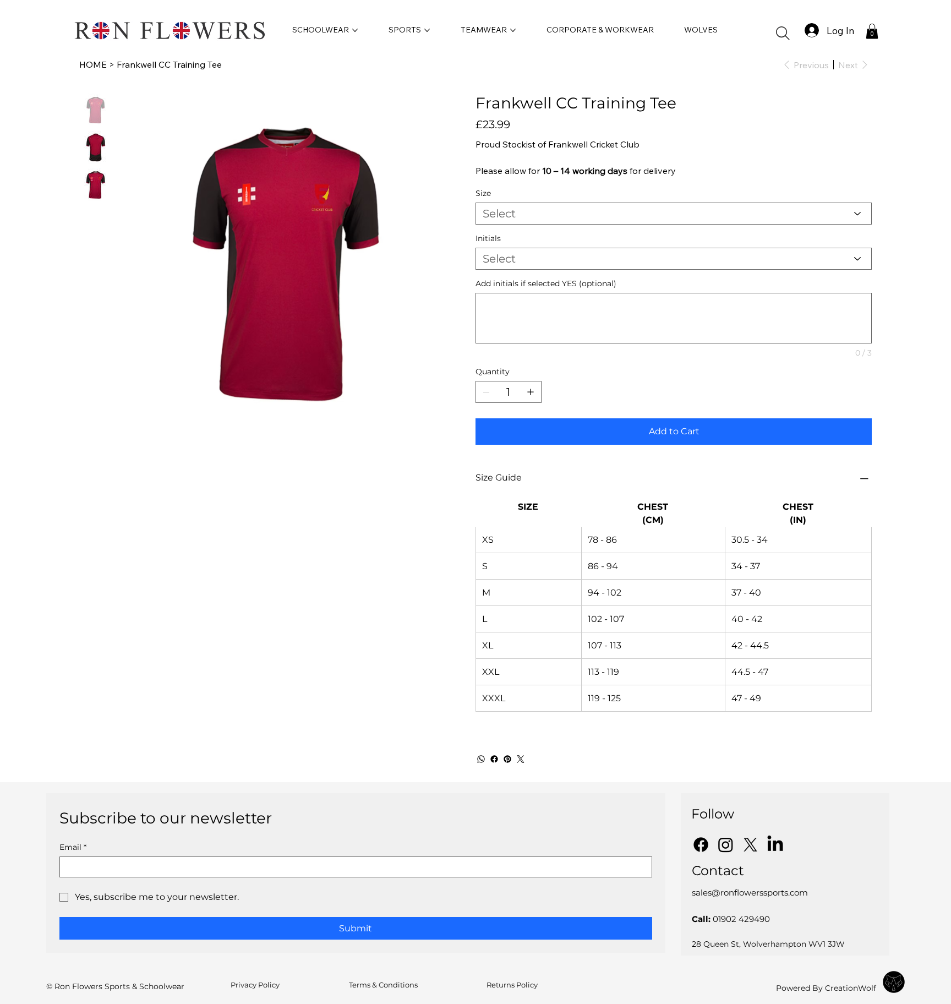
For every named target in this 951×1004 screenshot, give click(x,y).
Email (72, 847)
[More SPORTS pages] (427, 30)
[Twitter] (520, 759)
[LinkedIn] (775, 844)
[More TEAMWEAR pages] (513, 30)
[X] (750, 844)
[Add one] (531, 392)
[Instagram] (725, 844)
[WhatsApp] (481, 759)
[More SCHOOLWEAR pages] (355, 30)
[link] (872, 31)
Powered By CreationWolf (826, 988)
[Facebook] (494, 759)
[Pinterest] (507, 759)
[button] (783, 33)
